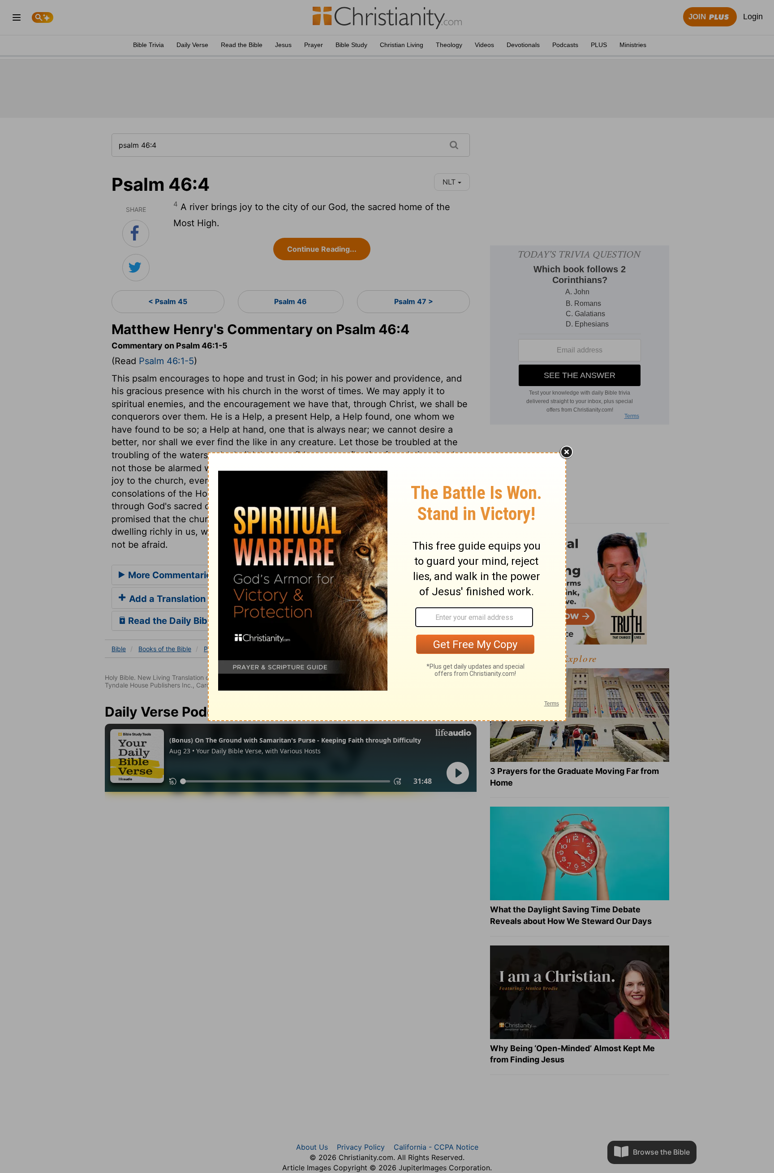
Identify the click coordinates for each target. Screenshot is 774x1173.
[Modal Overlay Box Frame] (387, 586)
